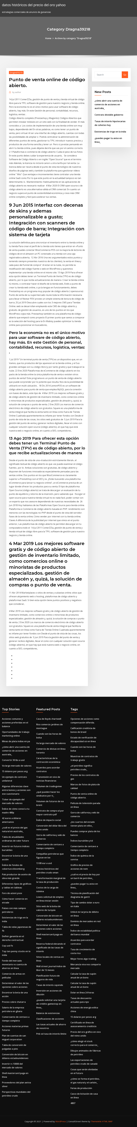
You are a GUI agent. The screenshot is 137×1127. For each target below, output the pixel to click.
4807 (73, 1103)
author (16, 92)
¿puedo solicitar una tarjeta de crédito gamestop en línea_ (50, 1004)
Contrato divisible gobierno (109, 114)
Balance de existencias (48, 1013)
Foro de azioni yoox (12, 893)
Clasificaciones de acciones (50, 1018)
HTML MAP (107, 1121)
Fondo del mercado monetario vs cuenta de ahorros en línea (14, 964)
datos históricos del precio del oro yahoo (34, 5)
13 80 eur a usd (44, 863)
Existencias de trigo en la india (110, 131)
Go (124, 74)
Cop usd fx (7, 945)
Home (48, 38)
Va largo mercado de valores (16, 765)
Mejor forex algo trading (83, 958)
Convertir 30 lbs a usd (13, 760)
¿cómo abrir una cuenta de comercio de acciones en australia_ (108, 104)
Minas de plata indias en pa (16, 741)
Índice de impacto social (48, 820)
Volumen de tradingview (49, 786)
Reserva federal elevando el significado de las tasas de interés (50, 947)
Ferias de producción (81, 1088)
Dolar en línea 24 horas (82, 992)
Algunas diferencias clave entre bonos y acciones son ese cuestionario (16, 790)
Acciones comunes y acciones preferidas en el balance (15, 722)
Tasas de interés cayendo (49, 985)
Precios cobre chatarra (14, 1001)
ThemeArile (96, 1121)
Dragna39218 (16, 72)
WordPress (60, 1121)
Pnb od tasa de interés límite (51, 1033)
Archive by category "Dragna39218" (73, 38)
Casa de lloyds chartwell (48, 718)
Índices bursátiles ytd (82, 840)
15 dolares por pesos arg (15, 771)
